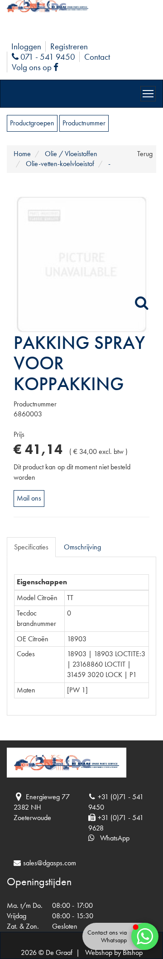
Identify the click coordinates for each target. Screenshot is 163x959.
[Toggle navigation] (148, 93)
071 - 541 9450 (46, 57)
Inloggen (26, 46)
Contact (97, 57)
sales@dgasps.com (49, 863)
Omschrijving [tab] (82, 547)
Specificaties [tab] (31, 547)
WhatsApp (112, 838)
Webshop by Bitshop (114, 952)
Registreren (69, 46)
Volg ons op (37, 67)
